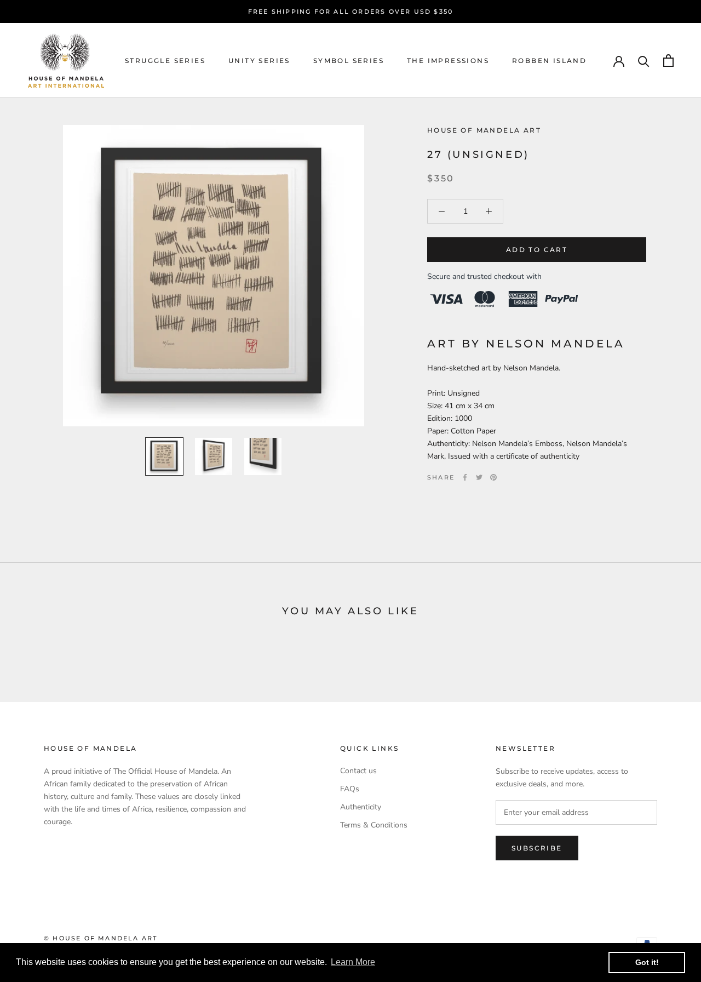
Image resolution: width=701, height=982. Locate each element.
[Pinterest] (493, 477)
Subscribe (537, 848)
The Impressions (448, 60)
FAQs (349, 789)
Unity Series (259, 60)
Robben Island (549, 60)
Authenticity (360, 807)
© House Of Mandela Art (100, 938)
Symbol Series (348, 60)
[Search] (644, 60)
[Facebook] (465, 477)
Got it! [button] (647, 962)
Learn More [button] (353, 962)
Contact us (358, 771)
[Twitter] (479, 477)
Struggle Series (165, 60)
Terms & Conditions (373, 825)
